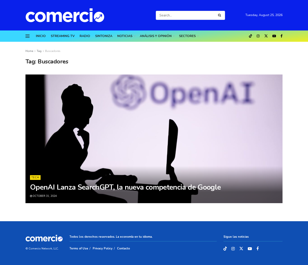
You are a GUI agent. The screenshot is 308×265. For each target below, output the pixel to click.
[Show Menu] (27, 36)
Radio (85, 36)
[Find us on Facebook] (281, 36)
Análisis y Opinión (156, 36)
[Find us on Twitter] (266, 36)
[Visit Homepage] (67, 15)
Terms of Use (78, 248)
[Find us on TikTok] (250, 36)
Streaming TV (63, 36)
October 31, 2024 (44, 196)
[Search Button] (220, 15)
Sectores (187, 36)
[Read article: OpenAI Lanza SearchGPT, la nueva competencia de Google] (154, 138)
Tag (39, 51)
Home (29, 51)
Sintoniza (103, 36)
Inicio (41, 36)
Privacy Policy (103, 248)
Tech (35, 177)
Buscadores (52, 51)
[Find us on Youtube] (274, 36)
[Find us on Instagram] (258, 36)
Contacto (123, 248)
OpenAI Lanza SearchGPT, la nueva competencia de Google (125, 187)
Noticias (124, 36)
